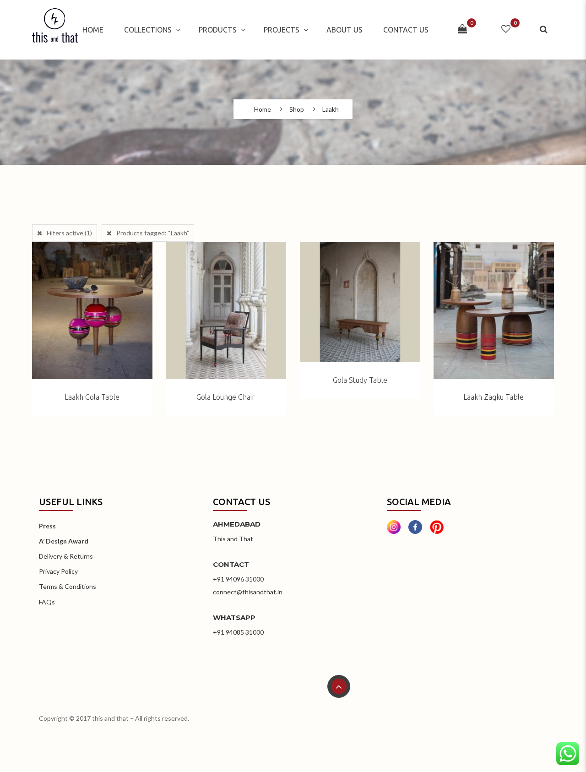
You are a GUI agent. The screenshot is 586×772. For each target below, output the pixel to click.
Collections (148, 30)
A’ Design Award (63, 541)
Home (92, 30)
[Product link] (92, 310)
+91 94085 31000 (238, 632)
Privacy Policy (58, 571)
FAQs (47, 602)
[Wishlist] (506, 29)
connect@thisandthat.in (247, 592)
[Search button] (545, 29)
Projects (281, 30)
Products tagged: (152, 233)
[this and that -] (55, 29)
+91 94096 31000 (238, 579)
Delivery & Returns (66, 556)
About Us (344, 30)
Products (218, 30)
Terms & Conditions (67, 586)
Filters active (69, 233)
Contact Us (406, 30)
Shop (296, 109)
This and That (233, 539)
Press (47, 526)
